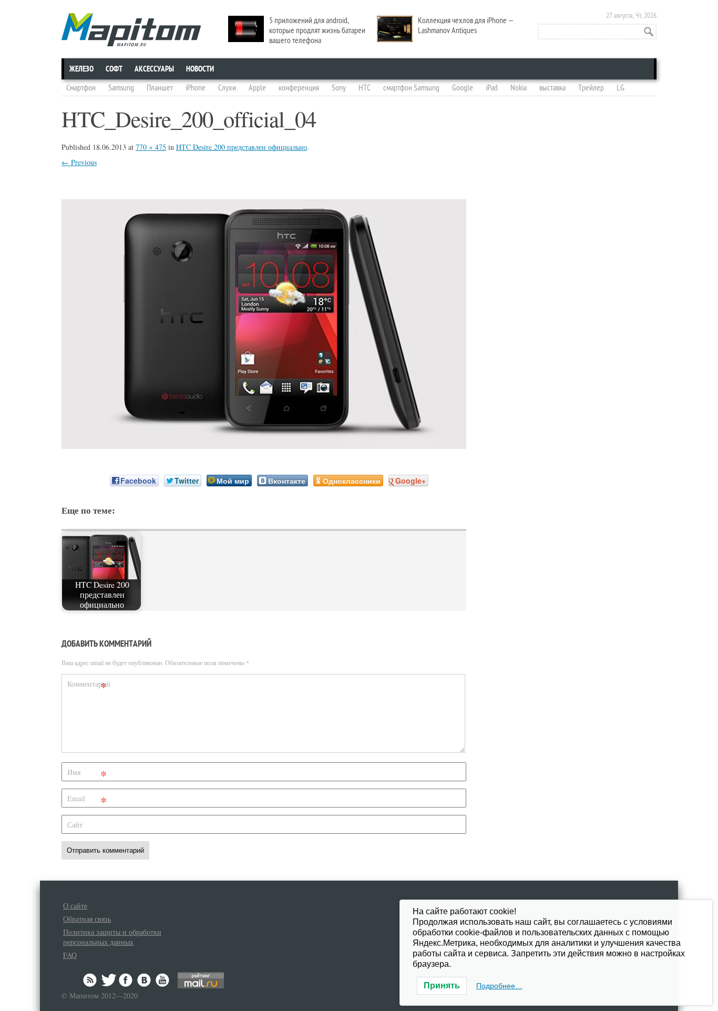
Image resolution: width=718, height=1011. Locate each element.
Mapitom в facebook (127, 980)
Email (87, 800)
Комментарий (88, 685)
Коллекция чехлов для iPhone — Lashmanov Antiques (466, 25)
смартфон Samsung (411, 88)
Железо (81, 69)
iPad (492, 88)
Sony (339, 88)
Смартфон (81, 88)
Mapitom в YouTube (162, 980)
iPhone (196, 88)
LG (620, 88)
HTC (364, 88)
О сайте (75, 906)
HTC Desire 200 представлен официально (241, 147)
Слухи (227, 88)
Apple (257, 88)
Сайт (75, 825)
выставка (552, 88)
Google (462, 88)
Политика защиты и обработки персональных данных (112, 937)
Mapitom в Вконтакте (144, 980)
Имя (87, 774)
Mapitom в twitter (109, 980)
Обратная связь (87, 919)
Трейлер (591, 88)
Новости (200, 69)
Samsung (121, 88)
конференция (299, 88)
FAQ (70, 955)
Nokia (518, 88)
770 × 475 (151, 147)
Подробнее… (499, 986)
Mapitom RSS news (91, 980)
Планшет (160, 88)
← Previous (79, 162)
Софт (114, 69)
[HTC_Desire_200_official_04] (263, 446)
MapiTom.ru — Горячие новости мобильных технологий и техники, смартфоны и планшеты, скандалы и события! (131, 29)
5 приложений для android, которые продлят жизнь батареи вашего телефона (317, 30)
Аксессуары (154, 69)
